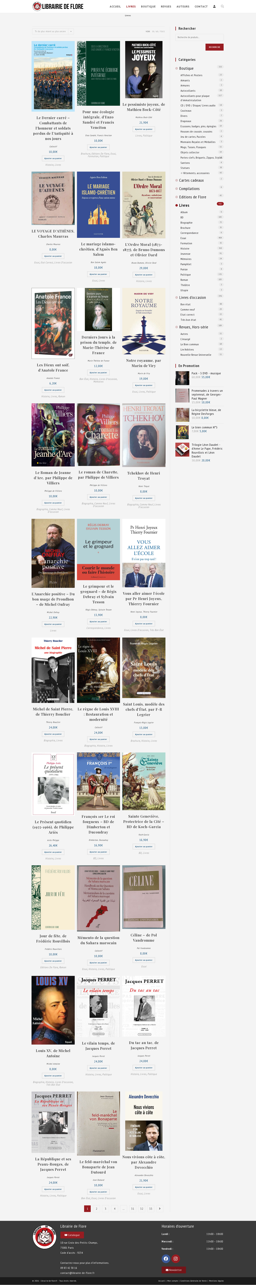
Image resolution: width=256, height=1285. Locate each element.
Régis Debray (91, 609)
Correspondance (94, 628)
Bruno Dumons (137, 262)
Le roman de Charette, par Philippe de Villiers (98, 475)
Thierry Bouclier (53, 722)
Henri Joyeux (136, 611)
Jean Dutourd (98, 1180)
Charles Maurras (53, 244)
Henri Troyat (143, 486)
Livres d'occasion (63, 262)
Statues (185, 168)
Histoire (49, 164)
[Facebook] (166, 1258)
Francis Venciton (104, 135)
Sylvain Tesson (104, 609)
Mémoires (98, 381)
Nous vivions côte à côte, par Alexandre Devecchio (143, 1162)
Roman (61, 396)
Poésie (184, 269)
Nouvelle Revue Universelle (196, 354)
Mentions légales (216, 1280)
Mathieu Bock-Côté (143, 117)
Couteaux (186, 110)
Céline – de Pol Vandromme (144, 937)
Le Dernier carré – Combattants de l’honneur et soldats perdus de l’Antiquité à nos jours (53, 128)
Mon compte (172, 1280)
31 (132, 1209)
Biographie (42, 509)
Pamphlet (186, 264)
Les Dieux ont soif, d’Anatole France (53, 367)
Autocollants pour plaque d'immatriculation (195, 98)
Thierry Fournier (150, 611)
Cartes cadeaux (191, 180)
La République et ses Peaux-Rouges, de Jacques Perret (53, 1164)
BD (94, 858)
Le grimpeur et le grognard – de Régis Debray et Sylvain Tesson (98, 594)
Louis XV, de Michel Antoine (53, 1053)
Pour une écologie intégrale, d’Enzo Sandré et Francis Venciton (98, 119)
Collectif (53, 146)
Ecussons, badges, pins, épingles (198, 126)
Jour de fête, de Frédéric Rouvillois (53, 938)
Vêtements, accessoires (196, 173)
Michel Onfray (53, 612)
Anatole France (53, 378)
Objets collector (190, 152)
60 (157, 31)
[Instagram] (175, 1258)
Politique (104, 156)
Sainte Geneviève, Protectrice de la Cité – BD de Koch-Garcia (143, 821)
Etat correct (47, 262)
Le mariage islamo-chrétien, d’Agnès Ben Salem (98, 249)
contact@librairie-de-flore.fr (77, 1273)
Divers (184, 116)
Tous (162, 31)
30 (153, 31)
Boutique (186, 68)
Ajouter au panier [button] (53, 158)
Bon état (83, 379)
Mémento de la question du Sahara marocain (98, 940)
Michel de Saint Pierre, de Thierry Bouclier (53, 711)
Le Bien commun (190, 344)
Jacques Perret (98, 1056)
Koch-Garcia (144, 834)
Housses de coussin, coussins (196, 131)
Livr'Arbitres (187, 349)
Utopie (184, 290)
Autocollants (188, 90)
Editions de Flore (100, 153)
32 (141, 1209)
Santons (185, 162)
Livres (58, 164)
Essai (113, 153)
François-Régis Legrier (144, 722)
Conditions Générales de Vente (193, 1280)
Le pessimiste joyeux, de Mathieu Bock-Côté (144, 107)
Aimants (185, 80)
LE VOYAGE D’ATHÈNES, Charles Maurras (53, 234)
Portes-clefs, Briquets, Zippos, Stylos (201, 157)
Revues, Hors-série (193, 327)
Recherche (214, 47)
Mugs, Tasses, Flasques (193, 147)
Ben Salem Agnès (98, 262)
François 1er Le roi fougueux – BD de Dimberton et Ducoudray (98, 824)
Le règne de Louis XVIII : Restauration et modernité (98, 714)
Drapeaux (186, 121)
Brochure (85, 153)
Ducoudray (103, 840)
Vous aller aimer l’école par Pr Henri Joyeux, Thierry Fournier (144, 598)
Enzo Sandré (90, 135)
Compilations (189, 188)
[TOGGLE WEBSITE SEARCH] (222, 6)
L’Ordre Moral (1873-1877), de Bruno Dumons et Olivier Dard (144, 249)
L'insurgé (185, 339)
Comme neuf (55, 509)
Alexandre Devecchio (144, 1175)
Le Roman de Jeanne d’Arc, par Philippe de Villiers (53, 477)
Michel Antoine (53, 1063)
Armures (185, 85)
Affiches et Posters (191, 75)
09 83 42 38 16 (68, 1268)
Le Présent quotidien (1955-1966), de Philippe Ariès (53, 827)
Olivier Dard (150, 262)
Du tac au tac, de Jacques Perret (144, 1045)
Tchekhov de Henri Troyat (143, 476)
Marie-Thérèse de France (98, 360)
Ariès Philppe (53, 840)
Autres (184, 334)
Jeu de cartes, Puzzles (193, 136)
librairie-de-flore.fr (49, 1280)
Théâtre (185, 285)
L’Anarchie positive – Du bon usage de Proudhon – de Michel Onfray (53, 599)
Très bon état (157, 630)
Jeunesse (186, 253)
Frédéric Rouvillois (53, 949)
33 (150, 1209)
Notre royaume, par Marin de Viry (143, 363)
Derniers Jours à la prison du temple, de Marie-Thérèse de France (98, 345)
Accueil (161, 1280)
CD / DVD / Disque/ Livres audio (198, 105)
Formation (93, 156)
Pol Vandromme (144, 948)
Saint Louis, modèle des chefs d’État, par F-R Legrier (144, 709)
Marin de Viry (144, 373)
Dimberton (93, 840)
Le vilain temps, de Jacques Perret (98, 1046)
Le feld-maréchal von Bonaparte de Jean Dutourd (98, 1166)
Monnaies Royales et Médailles (198, 142)
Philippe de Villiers (53, 491)
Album (184, 212)
